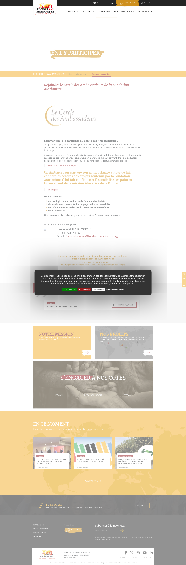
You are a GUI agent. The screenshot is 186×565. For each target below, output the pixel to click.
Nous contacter (101, 3)
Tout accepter (70, 290)
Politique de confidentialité (115, 290)
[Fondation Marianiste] (45, 8)
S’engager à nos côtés (106, 12)
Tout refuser (85, 290)
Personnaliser (98, 290)
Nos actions (86, 12)
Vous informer (144, 12)
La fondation (69, 12)
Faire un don (130, 3)
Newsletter (147, 3)
